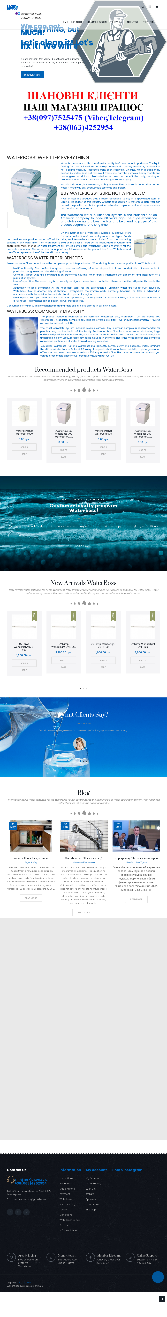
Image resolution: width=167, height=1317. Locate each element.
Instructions (66, 1178)
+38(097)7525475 (31, 14)
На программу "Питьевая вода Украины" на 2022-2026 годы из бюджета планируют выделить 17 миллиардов (136, 858)
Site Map (91, 1209)
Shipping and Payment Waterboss (67, 1194)
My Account (93, 1178)
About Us (65, 1183)
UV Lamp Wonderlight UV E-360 (63, 645)
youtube (26, 1212)
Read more (31, 898)
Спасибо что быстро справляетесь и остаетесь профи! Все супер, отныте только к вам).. (83, 730)
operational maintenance (21, 246)
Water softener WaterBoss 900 (24, 432)
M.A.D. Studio (23, 1282)
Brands (64, 1225)
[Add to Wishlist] (19, 414)
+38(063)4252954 (31, 18)
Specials (91, 1199)
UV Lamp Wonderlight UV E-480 (24, 646)
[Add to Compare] (28, 414)
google (18, 1212)
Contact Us (17, 1170)
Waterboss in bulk (70, 1220)
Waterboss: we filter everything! (49, 157)
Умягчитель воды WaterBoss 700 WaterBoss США (64, 433)
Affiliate (90, 1194)
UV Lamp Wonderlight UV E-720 (143, 645)
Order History (93, 1183)
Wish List (91, 1188)
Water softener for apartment (31, 858)
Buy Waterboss (78, 193)
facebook (10, 1212)
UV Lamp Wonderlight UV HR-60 (103, 645)
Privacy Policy (67, 1204)
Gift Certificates (68, 1230)
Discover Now (32, 72)
